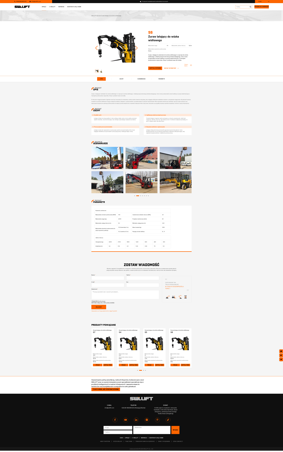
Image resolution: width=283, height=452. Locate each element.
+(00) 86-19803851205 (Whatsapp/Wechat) (133, 407)
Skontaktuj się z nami (74, 6)
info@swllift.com (36, 1)
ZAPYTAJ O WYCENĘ (155, 68)
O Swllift (52, 6)
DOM (121, 437)
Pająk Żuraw (129, 441)
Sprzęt (44, 6)
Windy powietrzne (105, 441)
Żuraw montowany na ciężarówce (145, 441)
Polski (260, 1)
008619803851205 (21, 1)
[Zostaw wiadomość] (281, 355)
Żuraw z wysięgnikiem (164, 441)
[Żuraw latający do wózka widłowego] (103, 343)
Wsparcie (61, 6)
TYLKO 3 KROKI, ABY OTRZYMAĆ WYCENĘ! (106, 389)
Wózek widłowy (117, 441)
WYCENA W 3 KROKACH (261, 7)
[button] (96, 48)
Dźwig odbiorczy (178, 441)
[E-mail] (281, 359)
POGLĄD (98, 365)
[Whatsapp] (281, 351)
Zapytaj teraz (108, 365)
